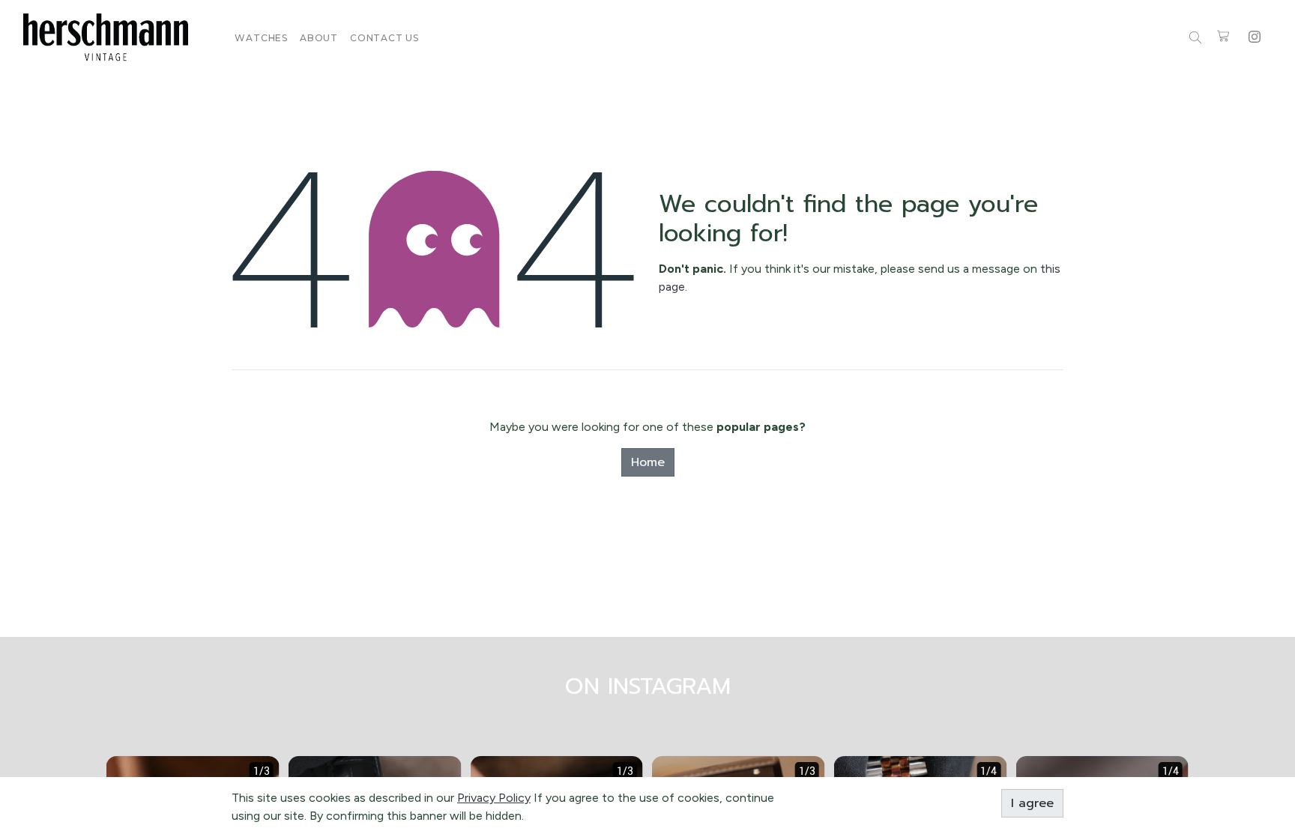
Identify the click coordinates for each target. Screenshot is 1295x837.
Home (648, 462)
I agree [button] (1032, 803)
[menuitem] (261, 37)
